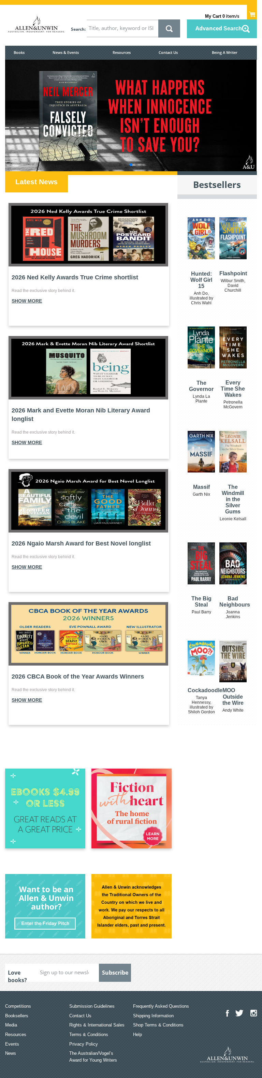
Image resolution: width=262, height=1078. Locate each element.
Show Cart (252, 12)
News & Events (66, 52)
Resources (122, 52)
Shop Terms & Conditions (158, 1025)
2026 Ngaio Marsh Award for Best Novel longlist (81, 543)
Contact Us (168, 52)
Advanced (218, 28)
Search (78, 29)
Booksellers (16, 1015)
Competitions (18, 1006)
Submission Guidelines (92, 1006)
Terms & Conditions (88, 1034)
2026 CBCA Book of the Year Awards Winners (78, 676)
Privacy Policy (83, 1044)
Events (12, 1044)
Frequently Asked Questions (161, 1006)
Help (137, 1034)
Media (11, 1025)
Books (19, 52)
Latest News (36, 182)
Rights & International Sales (97, 1025)
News (10, 1053)
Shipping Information (153, 1015)
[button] (120, 164)
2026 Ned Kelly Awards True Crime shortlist (75, 277)
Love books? (17, 975)
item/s (222, 16)
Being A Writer (224, 52)
